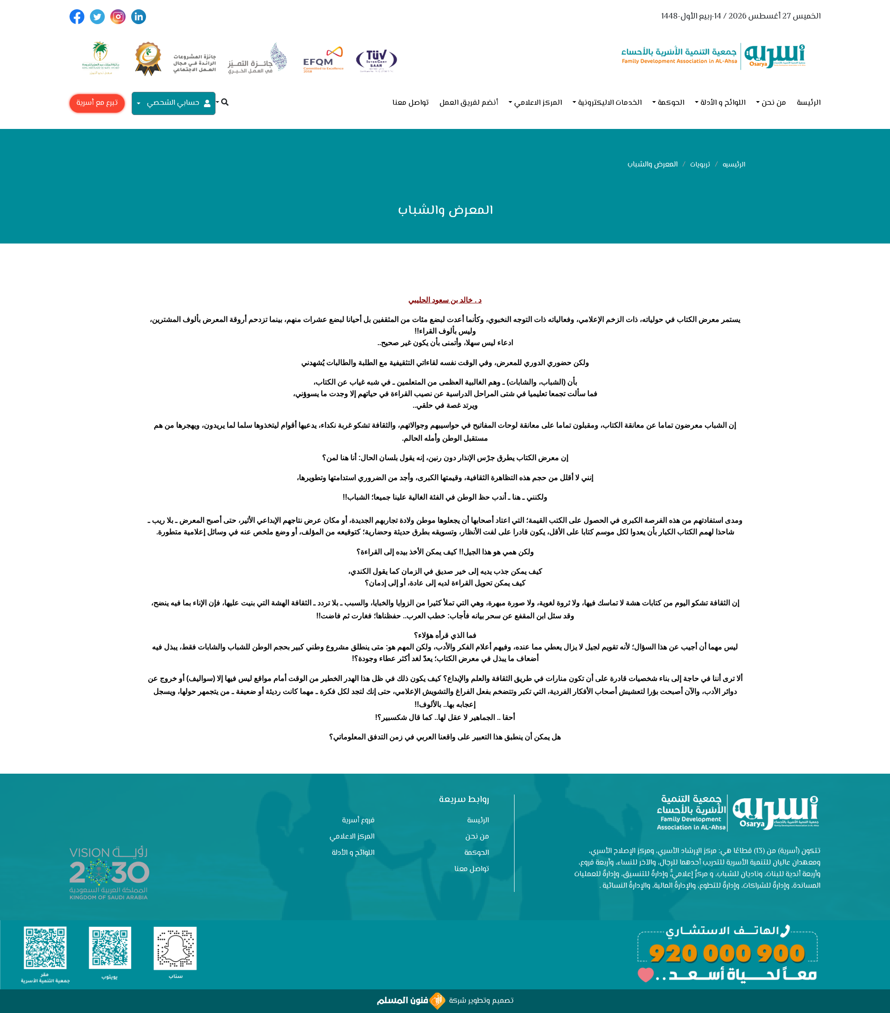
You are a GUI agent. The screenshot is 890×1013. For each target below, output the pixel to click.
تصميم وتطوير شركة (479, 1001)
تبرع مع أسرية (97, 103)
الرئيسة (808, 103)
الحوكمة (671, 103)
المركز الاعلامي (538, 103)
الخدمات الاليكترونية (610, 103)
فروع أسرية (358, 821)
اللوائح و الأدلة (722, 103)
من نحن (774, 103)
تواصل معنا (410, 103)
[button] (222, 103)
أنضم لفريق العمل (468, 103)
